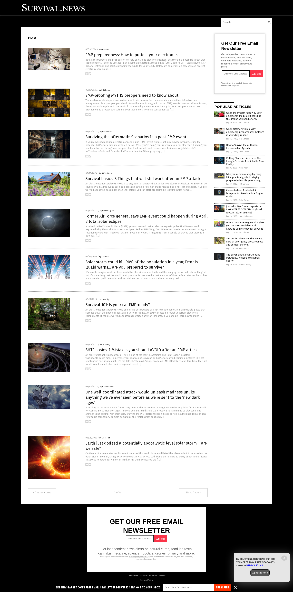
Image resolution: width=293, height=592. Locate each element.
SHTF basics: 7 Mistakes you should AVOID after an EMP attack (141, 349)
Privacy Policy (146, 580)
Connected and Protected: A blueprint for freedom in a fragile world (244, 193)
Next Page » (193, 492)
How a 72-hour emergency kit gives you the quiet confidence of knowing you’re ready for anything (245, 225)
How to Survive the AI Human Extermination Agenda (242, 147)
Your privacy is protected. (231, 83)
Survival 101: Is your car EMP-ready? (117, 304)
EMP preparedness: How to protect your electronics (131, 54)
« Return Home (42, 492)
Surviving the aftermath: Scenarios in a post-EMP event (135, 137)
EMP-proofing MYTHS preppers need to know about (131, 95)
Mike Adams (244, 152)
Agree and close (260, 572)
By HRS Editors (105, 90)
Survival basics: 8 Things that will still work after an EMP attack (142, 178)
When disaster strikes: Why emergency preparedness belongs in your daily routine (245, 132)
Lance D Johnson (246, 216)
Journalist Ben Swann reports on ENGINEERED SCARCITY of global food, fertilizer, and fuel (244, 209)
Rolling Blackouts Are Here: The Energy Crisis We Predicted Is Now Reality (245, 161)
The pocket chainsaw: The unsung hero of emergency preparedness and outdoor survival (244, 241)
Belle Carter (244, 200)
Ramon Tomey (245, 265)
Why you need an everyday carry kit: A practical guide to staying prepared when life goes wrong (243, 177)
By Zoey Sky (104, 49)
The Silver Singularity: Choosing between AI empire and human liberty (243, 257)
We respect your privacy (139, 557)
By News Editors (106, 387)
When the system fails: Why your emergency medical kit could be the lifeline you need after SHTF (244, 115)
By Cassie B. (104, 257)
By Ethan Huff (104, 438)
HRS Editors (244, 123)
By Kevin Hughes (107, 211)
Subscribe (222, 587)
